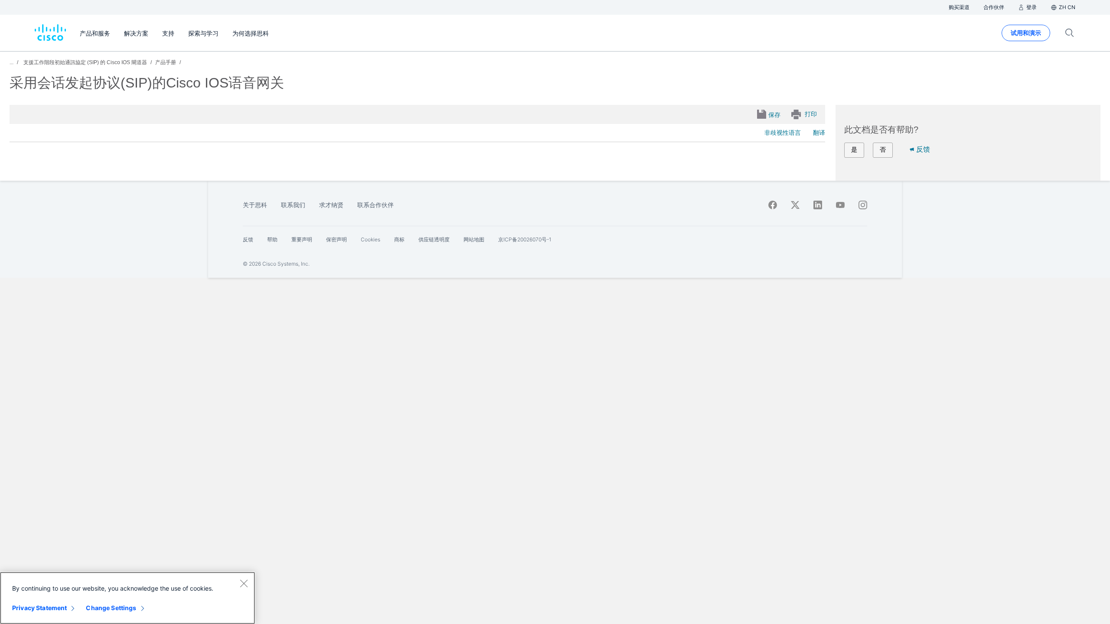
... (11, 62)
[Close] (243, 583)
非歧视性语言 (782, 132)
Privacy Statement (39, 607)
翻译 (819, 132)
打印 (811, 113)
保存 (774, 114)
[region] (127, 598)
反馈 (923, 149)
